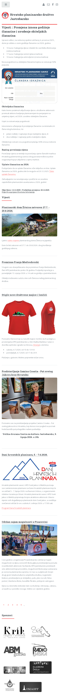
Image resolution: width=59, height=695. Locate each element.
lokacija (36, 345)
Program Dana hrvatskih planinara (16, 508)
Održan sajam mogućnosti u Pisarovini (25, 521)
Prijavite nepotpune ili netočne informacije (18, 192)
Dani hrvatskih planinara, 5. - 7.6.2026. (25, 454)
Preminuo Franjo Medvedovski (20, 262)
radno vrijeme (13, 240)
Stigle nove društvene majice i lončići (24, 294)
